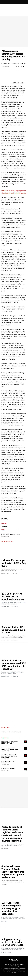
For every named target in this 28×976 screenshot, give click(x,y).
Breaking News (6, 63)
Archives (11, 966)
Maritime (23, 63)
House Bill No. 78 (4, 533)
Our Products (20, 964)
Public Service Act (5, 536)
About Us (6, 964)
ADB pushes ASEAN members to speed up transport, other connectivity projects (9, 742)
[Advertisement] (14, 31)
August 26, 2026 (5, 745)
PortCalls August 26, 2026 (8, 768)
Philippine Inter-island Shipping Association (10, 534)
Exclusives (15, 63)
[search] (25, 2)
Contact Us (13, 964)
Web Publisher (4, 526)
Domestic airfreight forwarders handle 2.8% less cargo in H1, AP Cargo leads (9, 756)
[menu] (2, 2)
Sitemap (17, 966)
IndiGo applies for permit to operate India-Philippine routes (9, 748)
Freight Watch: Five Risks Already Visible (8, 762)
